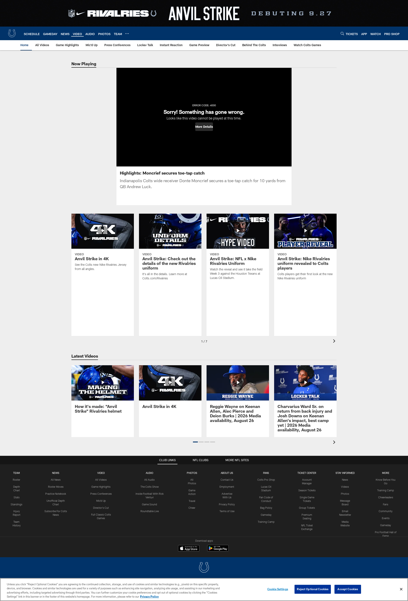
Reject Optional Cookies (313, 589)
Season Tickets (307, 490)
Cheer (191, 507)
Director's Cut (101, 507)
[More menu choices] (127, 33)
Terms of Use (227, 511)
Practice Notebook (55, 493)
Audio (149, 472)
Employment (227, 486)
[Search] (342, 33)
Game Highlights (100, 486)
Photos (192, 472)
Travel (192, 500)
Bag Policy (266, 507)
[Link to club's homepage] (12, 33)
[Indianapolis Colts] (204, 568)
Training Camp (266, 521)
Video (101, 472)
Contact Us (227, 479)
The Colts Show (149, 486)
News (55, 472)
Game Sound (149, 504)
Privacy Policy (227, 504)
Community (385, 511)
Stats (17, 497)
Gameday (266, 514)
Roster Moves (56, 486)
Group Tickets (307, 507)
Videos (345, 486)
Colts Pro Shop (266, 479)
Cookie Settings (277, 589)
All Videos (101, 479)
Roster (16, 479)
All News (56, 479)
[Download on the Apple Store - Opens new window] (189, 548)
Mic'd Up (101, 500)
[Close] (401, 589)
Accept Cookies (347, 589)
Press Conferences (101, 493)
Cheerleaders (385, 497)
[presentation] (335, 341)
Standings (16, 504)
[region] (204, 589)
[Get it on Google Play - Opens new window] (218, 550)
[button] (204, 126)
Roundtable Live (149, 511)
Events (386, 518)
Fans (385, 504)
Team (16, 472)
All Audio (149, 479)
